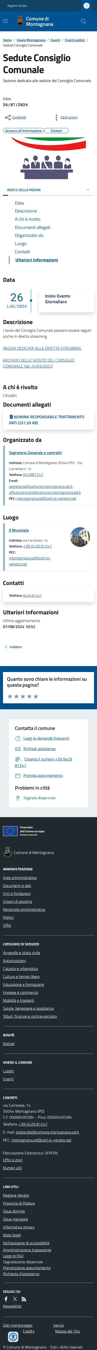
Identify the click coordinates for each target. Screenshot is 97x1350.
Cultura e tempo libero (21, 976)
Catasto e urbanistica (20, 968)
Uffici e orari (12, 1160)
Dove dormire (14, 1211)
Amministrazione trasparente (27, 1250)
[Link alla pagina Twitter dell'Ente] (15, 1299)
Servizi (58, 1325)
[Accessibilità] (13, 1337)
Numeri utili (12, 1168)
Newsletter (12, 1306)
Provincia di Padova (19, 1203)
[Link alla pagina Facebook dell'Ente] (6, 1299)
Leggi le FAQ (13, 1256)
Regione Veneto (17, 5)
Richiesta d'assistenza (21, 1274)
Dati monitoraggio (17, 1325)
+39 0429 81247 (37, 546)
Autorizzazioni (14, 961)
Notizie (8, 1044)
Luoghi (8, 1071)
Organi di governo (17, 901)
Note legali (12, 1235)
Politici (8, 917)
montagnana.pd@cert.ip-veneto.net (46, 498)
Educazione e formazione (23, 984)
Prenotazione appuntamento (26, 1268)
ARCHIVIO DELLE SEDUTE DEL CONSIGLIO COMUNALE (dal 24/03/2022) (38, 363)
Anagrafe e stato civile (21, 953)
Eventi (55, 39)
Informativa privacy (19, 1227)
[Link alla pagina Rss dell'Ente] (24, 1299)
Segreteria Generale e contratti (35, 453)
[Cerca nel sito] (82, 21)
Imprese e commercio (20, 992)
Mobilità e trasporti (18, 1000)
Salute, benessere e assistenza (28, 1008)
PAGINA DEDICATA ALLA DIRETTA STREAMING (42, 348)
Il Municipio (19, 530)
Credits (28, 1331)
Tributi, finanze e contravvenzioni (30, 1016)
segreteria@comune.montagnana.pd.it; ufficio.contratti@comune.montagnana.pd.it (45, 489)
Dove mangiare (15, 1219)
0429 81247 (32, 595)
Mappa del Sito (67, 1331)
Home (7, 39)
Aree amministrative (20, 878)
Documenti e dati (17, 885)
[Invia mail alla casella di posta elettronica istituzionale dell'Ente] (47, 1132)
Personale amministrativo (24, 909)
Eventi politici (75, 39)
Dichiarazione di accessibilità (26, 1243)
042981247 (33, 474)
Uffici (7, 925)
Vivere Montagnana (31, 39)
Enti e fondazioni (17, 893)
